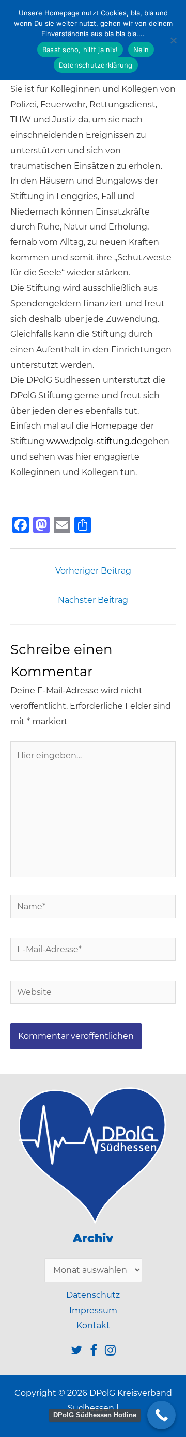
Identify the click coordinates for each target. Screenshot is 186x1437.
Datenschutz (93, 1295)
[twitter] (80, 1352)
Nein (141, 49)
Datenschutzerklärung (96, 65)
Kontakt (93, 1325)
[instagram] (110, 1352)
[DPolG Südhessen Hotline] (161, 1415)
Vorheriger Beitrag (93, 571)
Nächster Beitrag (93, 600)
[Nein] (173, 40)
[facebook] (97, 1352)
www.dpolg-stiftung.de (94, 441)
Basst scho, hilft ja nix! (80, 49)
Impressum (93, 1310)
